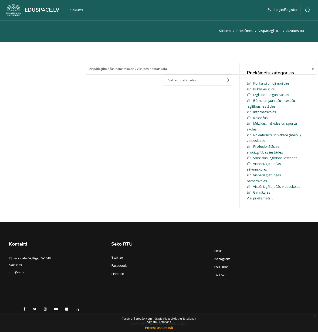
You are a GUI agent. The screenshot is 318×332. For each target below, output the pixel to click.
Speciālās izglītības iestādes (275, 157)
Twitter (117, 257)
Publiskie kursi (264, 89)
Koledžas (260, 117)
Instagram (222, 259)
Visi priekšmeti (258, 198)
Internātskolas (264, 112)
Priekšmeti (244, 30)
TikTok (219, 275)
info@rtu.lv (16, 272)
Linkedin (117, 273)
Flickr (218, 250)
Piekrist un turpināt (159, 327)
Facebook (119, 265)
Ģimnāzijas (261, 192)
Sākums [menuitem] (76, 10)
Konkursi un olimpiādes (271, 83)
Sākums (225, 30)
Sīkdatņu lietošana (159, 322)
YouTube (221, 266)
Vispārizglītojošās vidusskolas (276, 186)
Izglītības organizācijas (271, 94)
